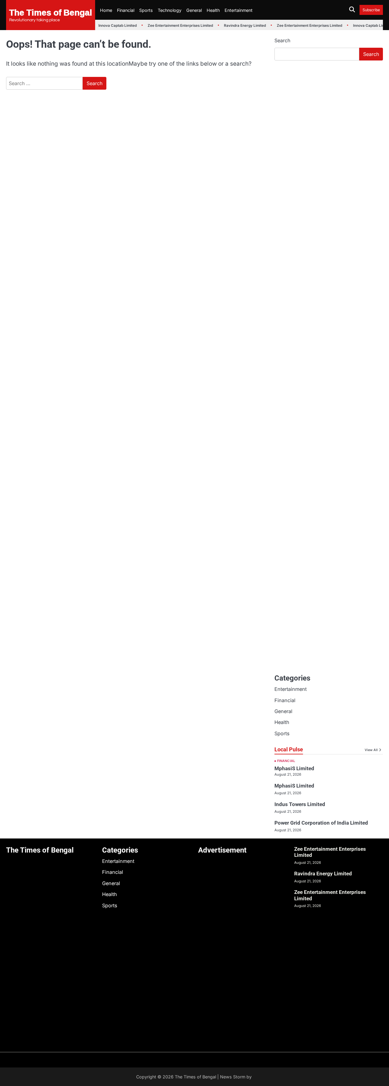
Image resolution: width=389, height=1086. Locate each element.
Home (106, 10)
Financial (125, 10)
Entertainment (239, 10)
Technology (169, 10)
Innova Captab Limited (114, 25)
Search (282, 40)
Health (213, 10)
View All (371, 750)
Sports (146, 10)
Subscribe (371, 10)
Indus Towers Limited (299, 804)
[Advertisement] (328, 110)
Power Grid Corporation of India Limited (321, 823)
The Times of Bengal (50, 12)
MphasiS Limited (294, 768)
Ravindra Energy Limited (242, 25)
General (194, 10)
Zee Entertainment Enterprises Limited (177, 25)
